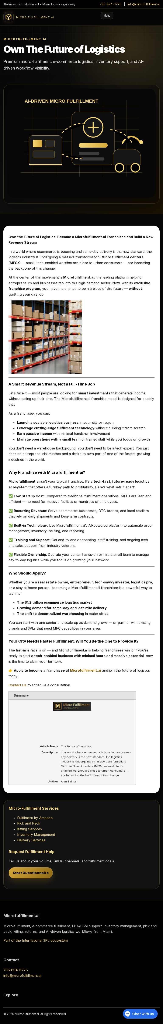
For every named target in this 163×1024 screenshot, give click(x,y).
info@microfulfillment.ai (144, 4)
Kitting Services (29, 829)
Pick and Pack (28, 823)
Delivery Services (31, 840)
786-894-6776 (110, 4)
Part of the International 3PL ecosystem (35, 940)
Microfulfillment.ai (85, 670)
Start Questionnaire (31, 873)
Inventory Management (36, 834)
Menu (107, 15)
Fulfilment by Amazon (35, 818)
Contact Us (18, 685)
